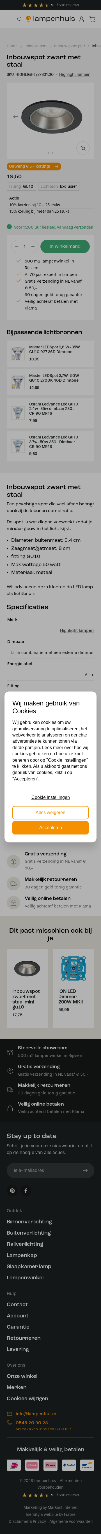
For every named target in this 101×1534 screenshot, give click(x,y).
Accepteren (50, 827)
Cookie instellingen (50, 797)
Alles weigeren (50, 812)
